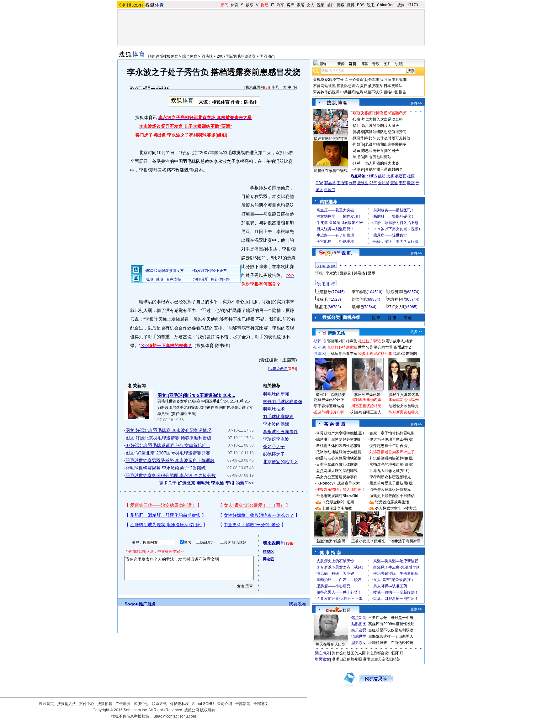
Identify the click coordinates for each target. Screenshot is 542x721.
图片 (387, 64)
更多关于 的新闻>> (206, 482)
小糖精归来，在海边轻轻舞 (390, 643)
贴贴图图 (358, 624)
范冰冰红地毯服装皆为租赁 (338, 452)
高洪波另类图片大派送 (380, 125)
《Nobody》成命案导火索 (338, 483)
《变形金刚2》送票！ (340, 502)
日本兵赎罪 (397, 79)
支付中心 (86, 704)
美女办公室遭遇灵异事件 (337, 477)
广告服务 (122, 704)
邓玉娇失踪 (354, 79)
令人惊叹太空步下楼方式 (396, 508)
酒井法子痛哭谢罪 (406, 541)
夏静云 (345, 273)
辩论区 (268, 559)
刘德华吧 (359, 299)
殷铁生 (363, 183)
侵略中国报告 (395, 92)
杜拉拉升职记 (369, 341)
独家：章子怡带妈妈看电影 (392, 433)
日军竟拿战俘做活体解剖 (337, 464)
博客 (340, 5)
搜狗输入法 (66, 704)
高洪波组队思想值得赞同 (385, 132)
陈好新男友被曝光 (404, 412)
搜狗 (401, 5)
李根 (319, 273)
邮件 (330, 5)
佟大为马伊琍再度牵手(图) (391, 439)
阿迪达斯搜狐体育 (163, 56)
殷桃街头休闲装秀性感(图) (338, 445)
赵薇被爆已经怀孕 (329, 399)
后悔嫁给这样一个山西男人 (390, 636)
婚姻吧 (357, 307)
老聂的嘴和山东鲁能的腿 (385, 144)
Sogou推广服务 (140, 603)
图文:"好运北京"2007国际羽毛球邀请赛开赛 (167, 452)
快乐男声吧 (396, 292)
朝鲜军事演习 (375, 79)
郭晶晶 (330, 183)
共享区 (319, 353)
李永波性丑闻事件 (280, 431)
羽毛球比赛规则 (278, 416)
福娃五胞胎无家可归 (331, 139)
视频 (320, 5)
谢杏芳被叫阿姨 (378, 157)
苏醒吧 (321, 299)
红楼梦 (407, 341)
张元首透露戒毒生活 (392, 502)
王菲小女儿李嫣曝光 (368, 541)
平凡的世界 (383, 347)
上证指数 (323, 292)
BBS (360, 5)
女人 (310, 5)
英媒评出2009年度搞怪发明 (391, 624)
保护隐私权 (179, 704)
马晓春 (358, 169)
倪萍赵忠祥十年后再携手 (390, 445)
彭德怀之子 (274, 454)
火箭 (390, 176)
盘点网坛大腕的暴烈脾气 (337, 471)
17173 (412, 5)
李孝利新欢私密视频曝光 (390, 477)
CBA (319, 183)
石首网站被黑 (324, 86)
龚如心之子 (274, 446)
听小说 (319, 347)
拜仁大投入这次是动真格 (382, 119)
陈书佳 (358, 157)
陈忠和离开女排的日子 (380, 150)
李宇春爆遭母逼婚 (329, 406)
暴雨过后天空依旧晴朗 (382, 659)
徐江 (356, 125)
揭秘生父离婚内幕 (404, 394)
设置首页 (46, 704)
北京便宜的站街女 (280, 461)
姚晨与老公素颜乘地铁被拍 (338, 458)
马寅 (356, 150)
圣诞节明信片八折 (329, 412)
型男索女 (358, 643)
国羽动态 (267, 56)
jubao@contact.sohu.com (174, 716)
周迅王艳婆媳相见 (366, 406)
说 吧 (347, 253)
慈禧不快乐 (373, 92)
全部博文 (260, 704)
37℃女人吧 (396, 307)
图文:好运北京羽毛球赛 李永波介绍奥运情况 (168, 430)
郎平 (373, 183)
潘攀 (371, 273)
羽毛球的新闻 (276, 394)
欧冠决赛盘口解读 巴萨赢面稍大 (379, 113)
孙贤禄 (358, 132)
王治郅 (342, 183)
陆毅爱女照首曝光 (404, 406)
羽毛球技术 (274, 409)
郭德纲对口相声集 (342, 341)
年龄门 (329, 190)
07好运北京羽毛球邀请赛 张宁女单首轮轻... (167, 445)
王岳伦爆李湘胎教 (337, 508)
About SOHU (203, 704)
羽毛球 (207, 56)
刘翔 (352, 183)
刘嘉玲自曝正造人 (366, 412)
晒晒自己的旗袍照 (347, 659)
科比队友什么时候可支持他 (387, 138)
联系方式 (159, 704)
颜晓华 (358, 138)
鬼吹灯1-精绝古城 (342, 347)
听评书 (319, 341)
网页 (352, 64)
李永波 (331, 273)
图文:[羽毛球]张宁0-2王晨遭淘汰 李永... (196, 395)
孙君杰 (359, 273)
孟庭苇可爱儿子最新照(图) (391, 483)
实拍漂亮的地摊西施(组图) (391, 464)
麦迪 (394, 183)
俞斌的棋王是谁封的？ (384, 169)
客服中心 (141, 704)
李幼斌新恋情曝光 (404, 399)
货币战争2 (402, 347)
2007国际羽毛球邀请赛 (236, 56)
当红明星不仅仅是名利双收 (390, 630)
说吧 (371, 5)
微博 (350, 5)
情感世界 (358, 636)
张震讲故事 (391, 341)
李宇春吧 (359, 292)
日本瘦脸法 (393, 86)
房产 (290, 5)
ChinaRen (386, 5)
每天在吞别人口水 (331, 644)
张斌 (356, 163)
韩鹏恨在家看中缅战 (331, 171)
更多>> (416, 103)
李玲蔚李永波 (276, 439)
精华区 (268, 551)
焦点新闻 (358, 617)
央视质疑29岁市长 (328, 79)
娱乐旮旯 (358, 630)
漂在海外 (322, 653)
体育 (234, 5)
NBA (373, 176)
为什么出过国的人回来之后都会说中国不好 (367, 653)
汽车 (280, 5)
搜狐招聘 (104, 704)
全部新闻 (242, 704)
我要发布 (297, 603)
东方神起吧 (396, 299)
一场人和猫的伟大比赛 (380, 163)
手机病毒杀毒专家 (342, 353)
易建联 (400, 176)
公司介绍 (224, 704)
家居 (300, 5)
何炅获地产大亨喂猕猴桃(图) (340, 433)
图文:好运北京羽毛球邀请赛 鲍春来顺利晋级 (168, 437)
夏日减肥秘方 (371, 86)
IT (272, 5)
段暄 (356, 119)
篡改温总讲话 (348, 86)
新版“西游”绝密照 (330, 541)
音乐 (376, 64)
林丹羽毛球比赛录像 (282, 401)
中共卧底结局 (351, 92)
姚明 (381, 176)
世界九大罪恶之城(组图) (389, 471)
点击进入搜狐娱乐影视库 (390, 489)
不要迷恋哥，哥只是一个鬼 (390, 617)
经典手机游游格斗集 (375, 353)
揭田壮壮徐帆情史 (331, 394)
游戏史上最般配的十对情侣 (392, 496)
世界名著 (365, 347)
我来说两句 (254, 87)
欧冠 (411, 183)
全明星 (383, 183)
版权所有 (207, 710)
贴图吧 (321, 307)
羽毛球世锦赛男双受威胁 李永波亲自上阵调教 (170, 460)
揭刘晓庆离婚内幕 (366, 399)
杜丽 (411, 176)
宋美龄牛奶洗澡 (326, 92)
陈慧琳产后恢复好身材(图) (338, 439)
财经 (264, 5)
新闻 (224, 5)
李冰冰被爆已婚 (367, 394)
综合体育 (189, 56)
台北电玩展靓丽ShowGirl (337, 496)
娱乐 (249, 5)
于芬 (402, 183)
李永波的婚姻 (276, 424)
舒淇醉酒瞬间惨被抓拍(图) (391, 458)
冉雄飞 (358, 144)
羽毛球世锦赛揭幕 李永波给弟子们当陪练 (165, 467)
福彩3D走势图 (405, 353)
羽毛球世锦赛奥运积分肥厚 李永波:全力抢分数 (170, 475)
